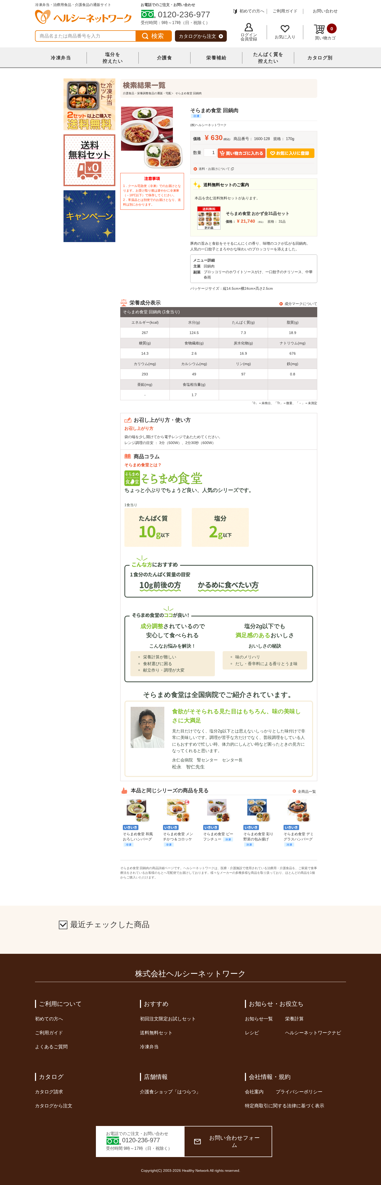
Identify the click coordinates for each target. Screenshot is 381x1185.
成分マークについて (301, 304)
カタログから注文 (197, 36)
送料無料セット (156, 1032)
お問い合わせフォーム (234, 1141)
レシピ (252, 1032)
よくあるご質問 (51, 1046)
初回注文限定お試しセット (168, 1018)
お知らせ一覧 (259, 1018)
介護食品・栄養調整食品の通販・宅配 (147, 93)
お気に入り (285, 37)
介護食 (164, 57)
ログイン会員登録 (249, 37)
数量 (197, 152)
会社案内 (254, 1091)
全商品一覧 (307, 791)
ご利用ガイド (285, 11)
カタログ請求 (49, 1091)
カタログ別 (320, 57)
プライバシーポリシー (299, 1091)
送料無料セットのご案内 (226, 185)
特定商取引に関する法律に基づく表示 (284, 1105)
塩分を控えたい (113, 58)
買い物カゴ (325, 33)
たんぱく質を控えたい (268, 58)
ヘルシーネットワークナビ (313, 1032)
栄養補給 (216, 57)
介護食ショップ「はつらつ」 (170, 1091)
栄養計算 (294, 1018)
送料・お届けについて (214, 169)
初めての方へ (251, 11)
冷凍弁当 (61, 57)
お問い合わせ (325, 11)
